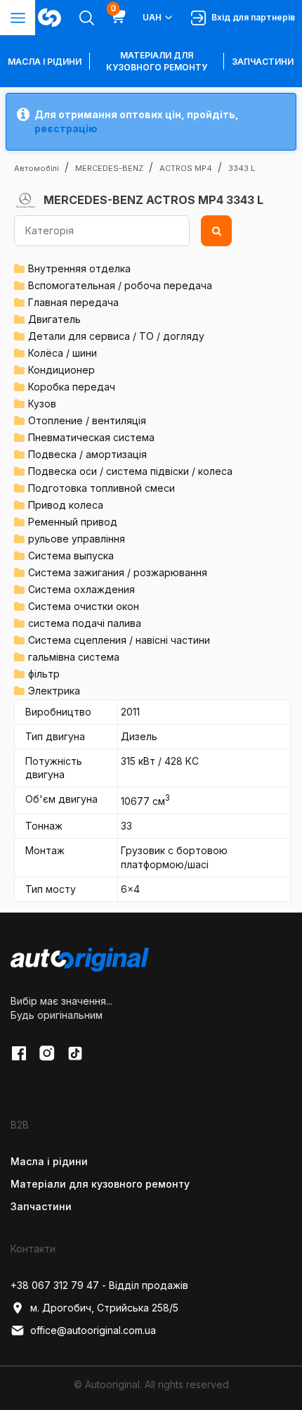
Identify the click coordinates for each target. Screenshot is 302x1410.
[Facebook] (19, 1053)
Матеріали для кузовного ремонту (156, 61)
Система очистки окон (83, 606)
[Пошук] (216, 230)
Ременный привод (72, 522)
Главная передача (73, 302)
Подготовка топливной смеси (101, 488)
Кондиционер (61, 370)
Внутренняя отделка (79, 268)
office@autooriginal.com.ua (93, 1330)
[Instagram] (47, 1053)
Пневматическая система (91, 437)
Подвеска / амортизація (87, 454)
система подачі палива (84, 623)
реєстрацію (66, 128)
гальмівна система (73, 657)
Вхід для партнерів (251, 17)
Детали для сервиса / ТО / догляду (116, 336)
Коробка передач (71, 387)
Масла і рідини (49, 1161)
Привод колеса (65, 505)
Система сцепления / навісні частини (119, 640)
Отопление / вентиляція (87, 420)
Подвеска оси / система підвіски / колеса (130, 471)
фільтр (44, 674)
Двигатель (54, 319)
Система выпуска (71, 555)
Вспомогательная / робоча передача (120, 285)
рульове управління (76, 539)
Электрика (54, 691)
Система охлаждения (81, 589)
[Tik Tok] (75, 1053)
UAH (152, 17)
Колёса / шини (62, 353)
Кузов (42, 403)
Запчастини (263, 61)
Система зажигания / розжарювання (117, 572)
